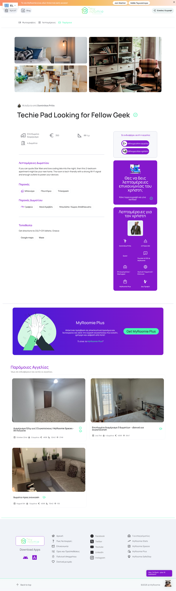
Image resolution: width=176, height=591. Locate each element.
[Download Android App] (25, 557)
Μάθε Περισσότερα (139, 3)
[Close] (174, 2)
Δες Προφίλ (145, 286)
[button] (168, 582)
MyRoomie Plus (94, 341)
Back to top (25, 584)
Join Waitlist (120, 3)
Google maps (27, 237)
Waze (41, 237)
